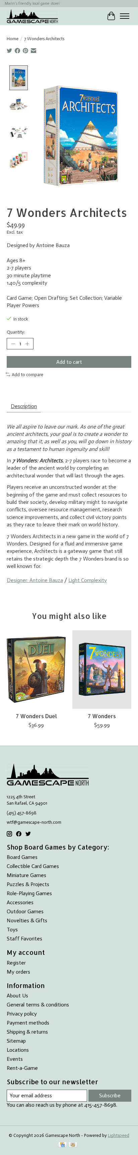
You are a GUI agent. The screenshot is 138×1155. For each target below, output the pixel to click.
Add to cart (69, 362)
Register (16, 963)
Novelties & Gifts (27, 920)
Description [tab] (24, 406)
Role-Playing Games (29, 893)
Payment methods (28, 1023)
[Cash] (73, 1145)
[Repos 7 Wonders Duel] (36, 669)
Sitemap (16, 1041)
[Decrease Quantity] (13, 343)
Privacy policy (22, 1013)
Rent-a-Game (22, 1068)
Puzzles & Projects (28, 884)
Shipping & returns (27, 1032)
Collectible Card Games (33, 866)
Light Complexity (87, 580)
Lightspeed (118, 1135)
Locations (18, 1050)
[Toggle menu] (124, 16)
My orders (18, 972)
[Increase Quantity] (27, 343)
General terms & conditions (38, 1004)
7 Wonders (102, 715)
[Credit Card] (62, 1145)
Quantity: (16, 332)
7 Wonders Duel (36, 715)
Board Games (22, 857)
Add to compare (27, 374)
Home (12, 38)
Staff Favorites (24, 938)
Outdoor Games (25, 911)
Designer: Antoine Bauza (35, 580)
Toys (12, 929)
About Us (17, 995)
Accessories (20, 902)
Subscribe (110, 1095)
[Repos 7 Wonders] (101, 669)
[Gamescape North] (32, 16)
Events (15, 1059)
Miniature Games (26, 875)
